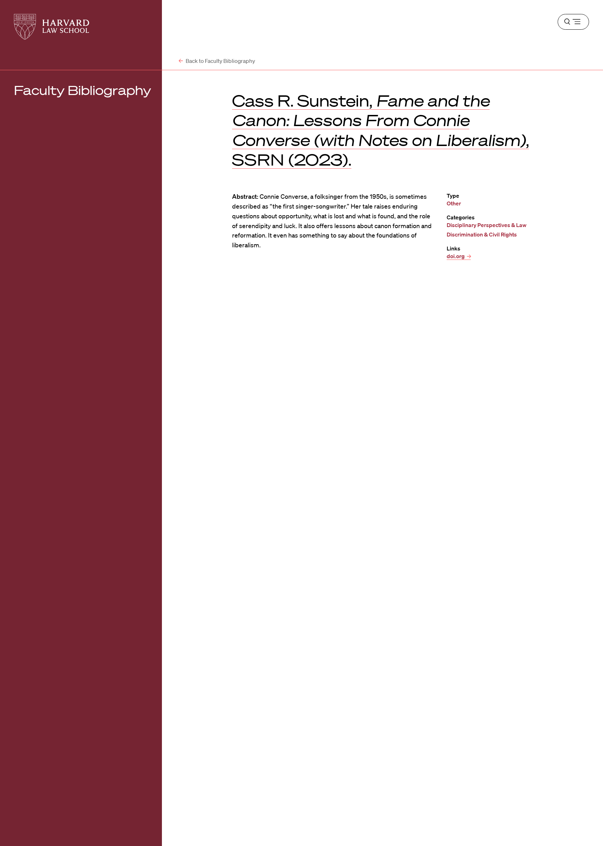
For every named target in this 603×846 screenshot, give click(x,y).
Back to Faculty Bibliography (220, 60)
